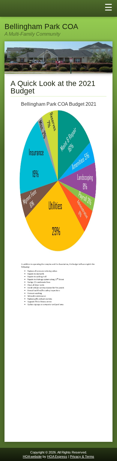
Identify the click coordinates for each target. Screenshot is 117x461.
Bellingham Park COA (41, 26)
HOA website (32, 456)
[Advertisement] (58, 377)
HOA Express (57, 456)
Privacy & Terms (82, 456)
